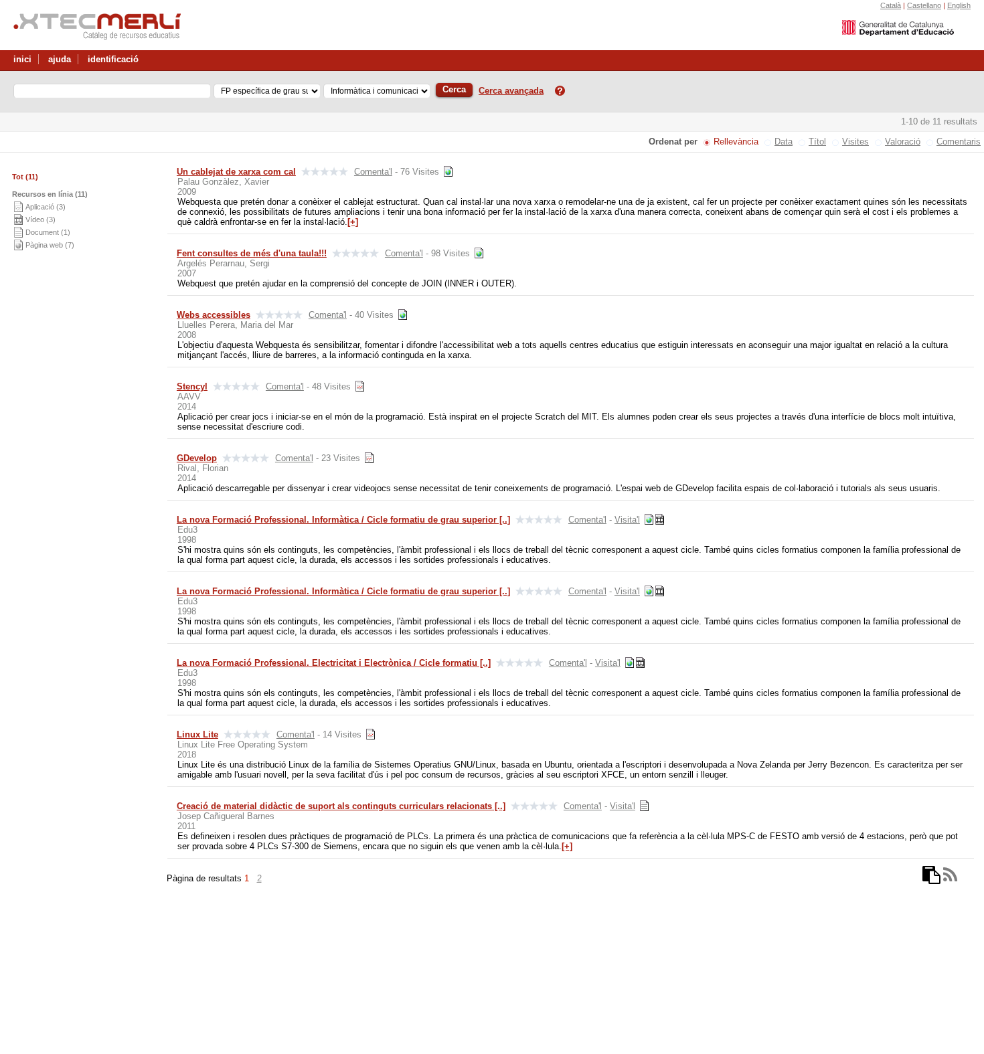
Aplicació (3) (45, 207)
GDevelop (197, 458)
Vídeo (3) (40, 219)
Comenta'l (373, 172)
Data (783, 142)
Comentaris (958, 142)
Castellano (924, 5)
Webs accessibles (213, 315)
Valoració (902, 142)
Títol (817, 142)
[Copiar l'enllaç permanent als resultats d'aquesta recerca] (931, 878)
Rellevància (736, 142)
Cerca (454, 89)
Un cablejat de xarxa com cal (236, 172)
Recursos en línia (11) (50, 194)
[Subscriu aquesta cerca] (950, 878)
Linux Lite (197, 734)
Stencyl (192, 386)
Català (890, 5)
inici (22, 59)
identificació (113, 59)
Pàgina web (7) (49, 245)
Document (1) (47, 232)
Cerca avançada (511, 91)
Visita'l (627, 520)
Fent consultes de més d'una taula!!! (252, 253)
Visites (855, 142)
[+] (352, 222)
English (959, 5)
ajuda (59, 59)
